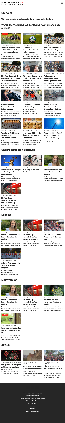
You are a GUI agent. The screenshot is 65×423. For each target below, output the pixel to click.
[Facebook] (28, 387)
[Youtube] (37, 387)
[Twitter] (32, 387)
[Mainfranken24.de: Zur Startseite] (12, 3)
